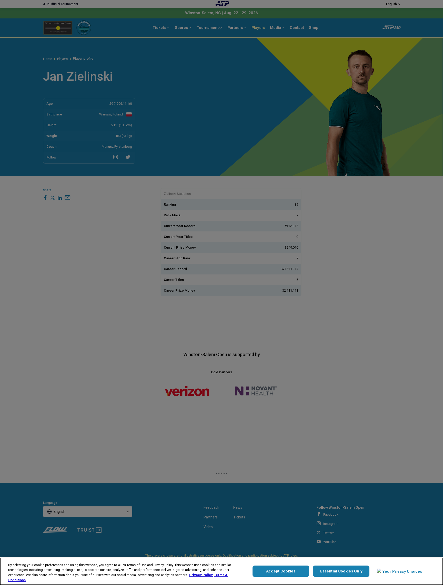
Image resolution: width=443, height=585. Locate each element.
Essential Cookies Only (341, 571)
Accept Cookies (280, 571)
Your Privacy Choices (401, 571)
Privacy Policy (201, 575)
